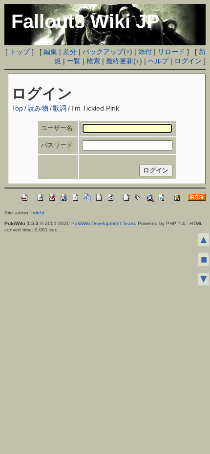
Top (17, 108)
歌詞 (59, 108)
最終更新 (119, 61)
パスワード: (58, 145)
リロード (171, 52)
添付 (145, 52)
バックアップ (103, 52)
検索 (93, 61)
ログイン (188, 61)
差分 (70, 52)
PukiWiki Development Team (103, 223)
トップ (19, 52)
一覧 (74, 61)
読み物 (38, 108)
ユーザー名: (58, 128)
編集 (50, 52)
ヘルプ (158, 61)
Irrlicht (37, 212)
